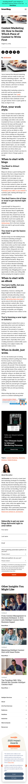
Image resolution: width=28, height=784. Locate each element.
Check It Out (14, 449)
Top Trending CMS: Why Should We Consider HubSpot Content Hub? (13, 682)
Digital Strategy (12, 460)
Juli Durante (7, 57)
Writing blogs (5, 223)
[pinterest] (14, 52)
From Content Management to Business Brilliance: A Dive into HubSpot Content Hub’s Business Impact (13, 619)
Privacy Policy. (11, 762)
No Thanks (14, 778)
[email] (18, 52)
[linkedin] (6, 52)
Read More (13, 5)
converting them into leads (14, 299)
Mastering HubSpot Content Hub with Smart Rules (12, 651)
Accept (14, 774)
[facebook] (3, 52)
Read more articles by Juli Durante (12, 511)
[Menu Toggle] (26, 9)
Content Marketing (12, 458)
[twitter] (10, 52)
